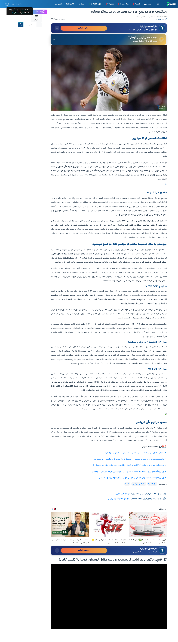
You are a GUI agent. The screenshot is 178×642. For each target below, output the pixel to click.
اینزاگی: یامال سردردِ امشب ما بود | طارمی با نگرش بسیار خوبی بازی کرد (134, 452)
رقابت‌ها (82, 4)
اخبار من (58, 4)
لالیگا (127, 483)
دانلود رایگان (83, 28)
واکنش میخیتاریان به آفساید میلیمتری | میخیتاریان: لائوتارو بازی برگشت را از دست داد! (128, 459)
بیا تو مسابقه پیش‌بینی (118, 498)
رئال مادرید (152, 483)
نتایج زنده (70, 4)
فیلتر (36, 19)
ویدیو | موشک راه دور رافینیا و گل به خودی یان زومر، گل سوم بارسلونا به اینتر (131, 477)
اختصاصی (148, 4)
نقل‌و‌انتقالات (96, 4)
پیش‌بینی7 (124, 4)
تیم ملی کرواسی (138, 483)
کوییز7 (137, 4)
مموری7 (110, 4)
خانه (158, 4)
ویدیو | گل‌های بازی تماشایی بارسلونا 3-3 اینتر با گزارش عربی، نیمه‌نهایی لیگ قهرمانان (128, 471)
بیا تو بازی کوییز (123, 494)
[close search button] (39, 24)
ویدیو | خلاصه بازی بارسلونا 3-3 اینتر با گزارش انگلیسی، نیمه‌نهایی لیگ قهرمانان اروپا (128, 465)
